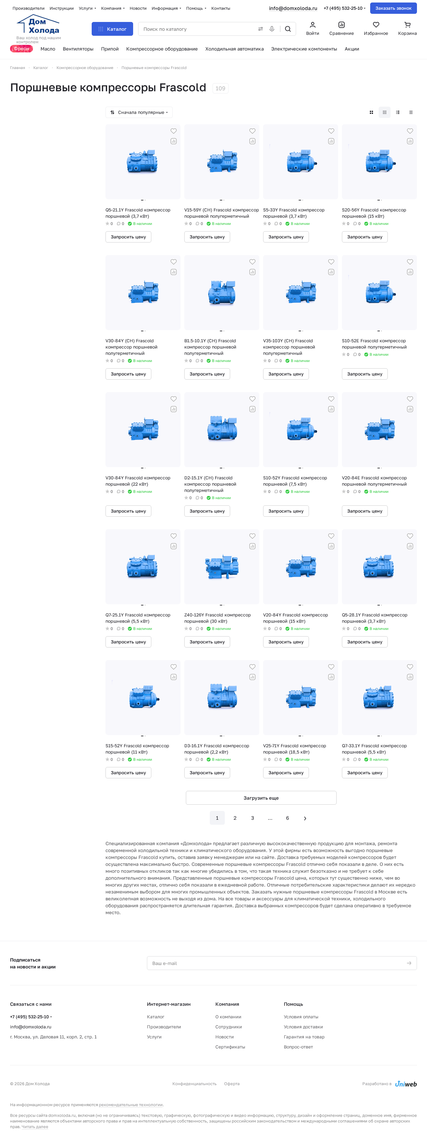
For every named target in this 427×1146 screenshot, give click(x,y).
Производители (164, 1026)
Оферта (232, 1083)
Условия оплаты (301, 1016)
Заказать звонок (394, 8)
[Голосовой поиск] (273, 28)
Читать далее (35, 1126)
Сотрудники (228, 1026)
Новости (224, 1036)
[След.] (305, 818)
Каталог (155, 1016)
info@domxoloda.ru (293, 8)
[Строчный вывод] (398, 112)
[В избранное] (173, 131)
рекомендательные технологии (131, 1104)
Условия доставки (303, 1026)
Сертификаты (230, 1046)
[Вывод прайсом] (411, 112)
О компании (228, 1016)
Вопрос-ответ (298, 1046)
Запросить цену (128, 236)
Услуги (154, 1036)
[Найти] (288, 28)
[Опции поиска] (259, 28)
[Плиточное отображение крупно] (371, 112)
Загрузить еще (261, 798)
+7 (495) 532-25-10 (343, 8)
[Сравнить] (173, 141)
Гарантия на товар (304, 1036)
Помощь (293, 1004)
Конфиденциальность (194, 1083)
